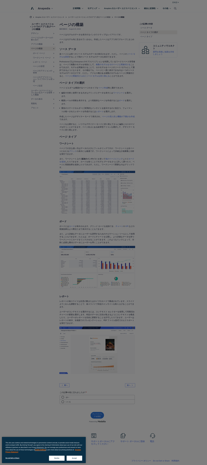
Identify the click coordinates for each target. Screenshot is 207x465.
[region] (44, 450)
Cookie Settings (40, 450)
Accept (74, 458)
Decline (56, 458)
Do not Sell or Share (12, 458)
